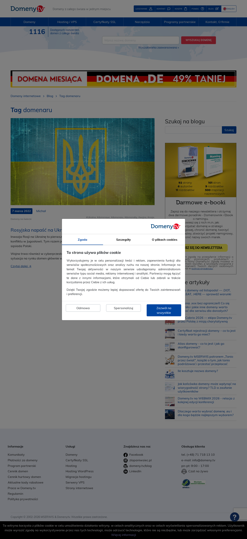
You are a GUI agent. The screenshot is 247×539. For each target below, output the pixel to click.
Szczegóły (123, 239)
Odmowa (83, 308)
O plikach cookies (164, 239)
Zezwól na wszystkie (163, 310)
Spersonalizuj (123, 308)
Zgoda (82, 239)
